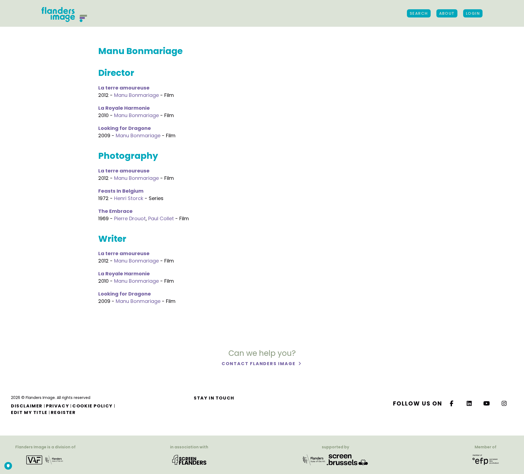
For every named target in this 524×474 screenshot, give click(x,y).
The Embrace (115, 211)
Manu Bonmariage (136, 95)
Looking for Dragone (124, 128)
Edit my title (29, 412)
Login (473, 13)
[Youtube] (486, 403)
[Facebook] (451, 403)
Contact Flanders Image (259, 363)
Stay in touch (214, 398)
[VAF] (46, 459)
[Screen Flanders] (189, 459)
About (447, 13)
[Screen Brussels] (347, 459)
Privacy (57, 406)
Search (419, 13)
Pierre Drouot (130, 218)
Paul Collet (161, 218)
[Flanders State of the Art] (314, 459)
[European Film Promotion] (485, 459)
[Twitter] (469, 403)
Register (63, 412)
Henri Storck (128, 198)
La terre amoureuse (124, 87)
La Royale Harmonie (124, 108)
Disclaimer (27, 406)
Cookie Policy (92, 406)
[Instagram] (504, 403)
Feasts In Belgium (121, 190)
